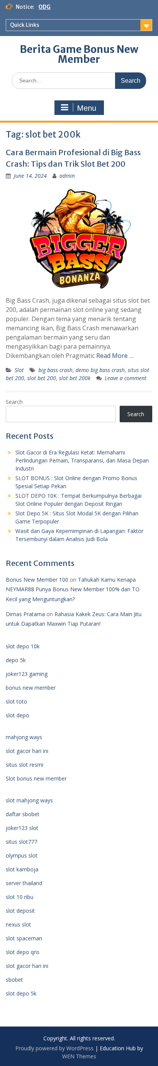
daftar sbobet (23, 814)
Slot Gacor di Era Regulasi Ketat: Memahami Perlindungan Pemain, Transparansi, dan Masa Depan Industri (82, 460)
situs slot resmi (24, 764)
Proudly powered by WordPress (54, 1048)
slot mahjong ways (29, 800)
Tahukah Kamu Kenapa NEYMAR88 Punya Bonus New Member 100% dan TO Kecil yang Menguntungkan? (73, 589)
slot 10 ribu (19, 896)
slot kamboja (22, 869)
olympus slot (22, 855)
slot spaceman (24, 938)
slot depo (17, 715)
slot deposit (20, 910)
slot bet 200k (75, 378)
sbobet (14, 979)
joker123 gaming (27, 673)
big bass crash (55, 370)
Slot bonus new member (36, 778)
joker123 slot (22, 827)
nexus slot (18, 924)
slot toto (16, 701)
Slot (19, 370)
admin (67, 175)
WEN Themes (79, 1056)
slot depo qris (23, 952)
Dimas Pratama (25, 614)
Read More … (114, 355)
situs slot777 (21, 841)
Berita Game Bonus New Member (79, 54)
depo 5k (16, 660)
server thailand (24, 883)
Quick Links (24, 24)
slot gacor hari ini (27, 750)
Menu (86, 108)
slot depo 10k (23, 646)
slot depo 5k (21, 993)
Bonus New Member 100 (37, 579)
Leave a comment (125, 378)
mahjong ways (24, 737)
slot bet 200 (41, 378)
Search (14, 401)
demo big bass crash (100, 370)
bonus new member (31, 687)
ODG (44, 6)
